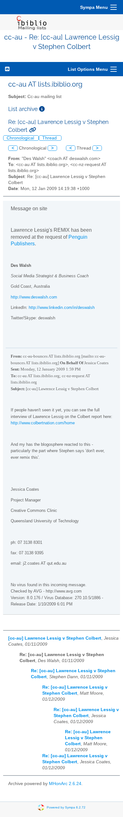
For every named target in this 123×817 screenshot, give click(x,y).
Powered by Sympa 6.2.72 (66, 807)
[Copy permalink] (32, 129)
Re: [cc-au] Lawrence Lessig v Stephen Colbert (88, 737)
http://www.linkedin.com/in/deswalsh (62, 307)
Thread (50, 138)
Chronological (21, 138)
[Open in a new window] (42, 109)
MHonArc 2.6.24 (65, 783)
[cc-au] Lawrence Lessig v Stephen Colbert (54, 638)
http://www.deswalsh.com (34, 297)
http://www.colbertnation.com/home (43, 423)
